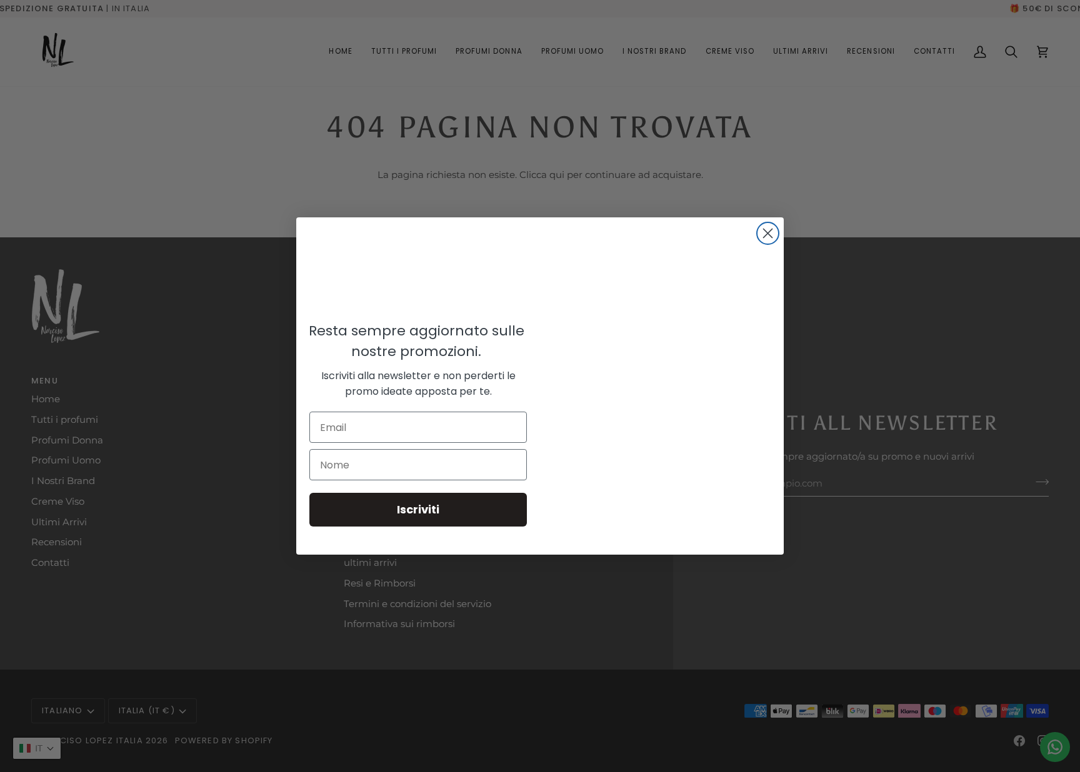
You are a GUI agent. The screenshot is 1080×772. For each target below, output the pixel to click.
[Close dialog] (768, 233)
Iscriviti (418, 509)
